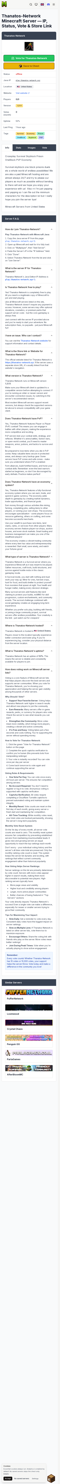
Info (7, 147)
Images (31, 147)
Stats (18, 147)
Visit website (21, 93)
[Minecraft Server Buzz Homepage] (4, 4)
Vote (44, 147)
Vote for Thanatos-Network (31, 58)
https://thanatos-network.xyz (19, 362)
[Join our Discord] (48, 4)
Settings (35, 1479)
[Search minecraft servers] (30, 4)
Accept (8, 1478)
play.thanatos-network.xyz (28, 80)
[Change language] (42, 4)
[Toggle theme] (36, 4)
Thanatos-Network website (34, 341)
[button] (51, 1478)
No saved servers (21, 1478)
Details (6, 1474)
